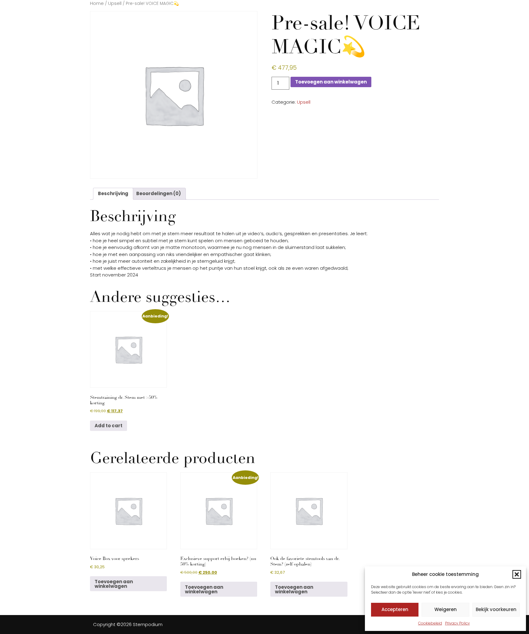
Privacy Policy (457, 623)
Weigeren (445, 609)
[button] (517, 574)
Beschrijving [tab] (113, 193)
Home (97, 3)
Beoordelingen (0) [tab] (158, 193)
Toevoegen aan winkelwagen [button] (114, 583)
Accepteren (394, 609)
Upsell (115, 3)
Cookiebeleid (430, 623)
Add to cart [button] (108, 425)
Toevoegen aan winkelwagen (331, 82)
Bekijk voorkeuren (496, 609)
